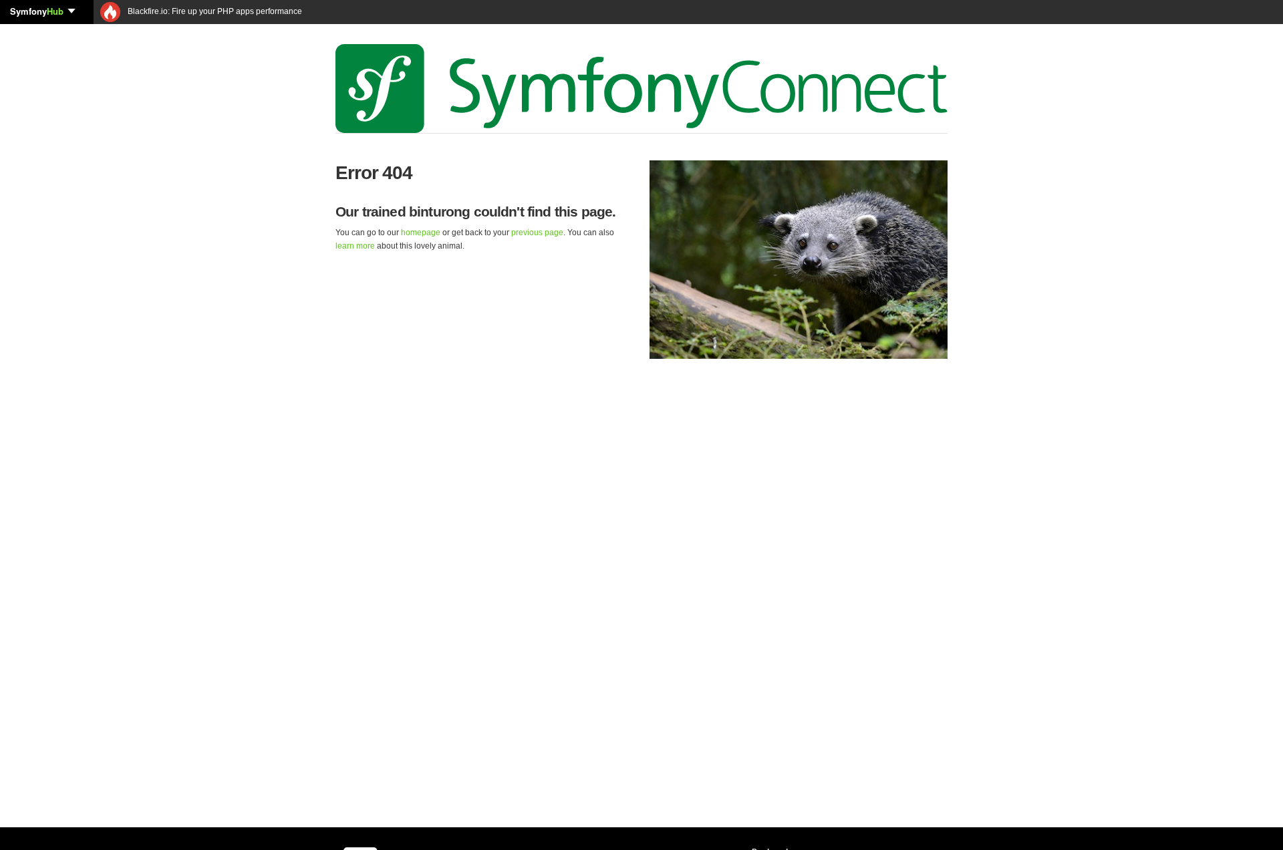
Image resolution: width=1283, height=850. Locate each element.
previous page (537, 232)
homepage (420, 232)
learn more (355, 246)
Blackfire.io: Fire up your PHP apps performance (214, 11)
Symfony (36, 11)
